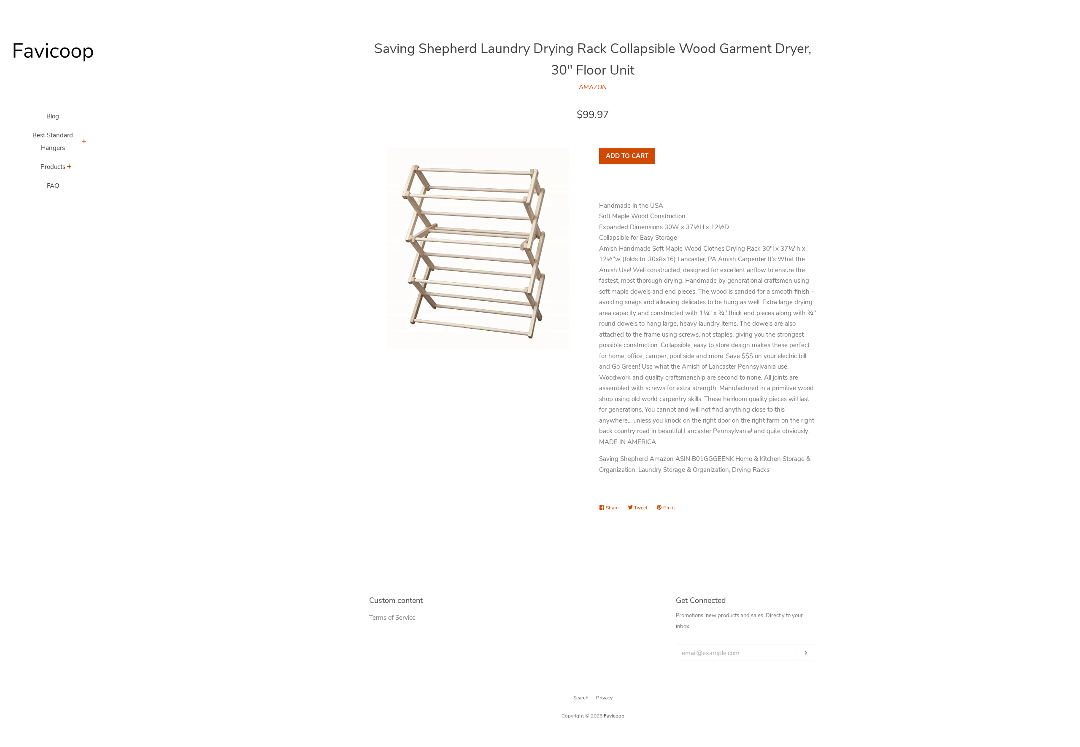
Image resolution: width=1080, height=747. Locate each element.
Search (581, 697)
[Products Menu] (69, 167)
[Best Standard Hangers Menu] (84, 142)
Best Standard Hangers (52, 141)
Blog (52, 116)
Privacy (604, 697)
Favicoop (614, 715)
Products (52, 167)
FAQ (53, 186)
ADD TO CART (627, 156)
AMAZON (593, 87)
